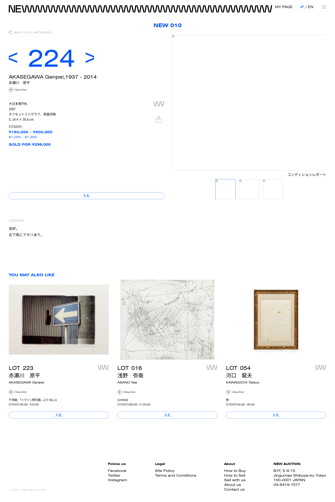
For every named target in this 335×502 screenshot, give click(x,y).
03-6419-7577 (286, 485)
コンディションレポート (306, 175)
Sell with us (234, 480)
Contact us (234, 489)
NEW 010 (167, 25)
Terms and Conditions (175, 475)
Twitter (114, 475)
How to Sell (234, 475)
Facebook (117, 471)
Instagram (117, 480)
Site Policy (164, 471)
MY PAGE (284, 7)
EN (310, 7)
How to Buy (235, 471)
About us (232, 485)
